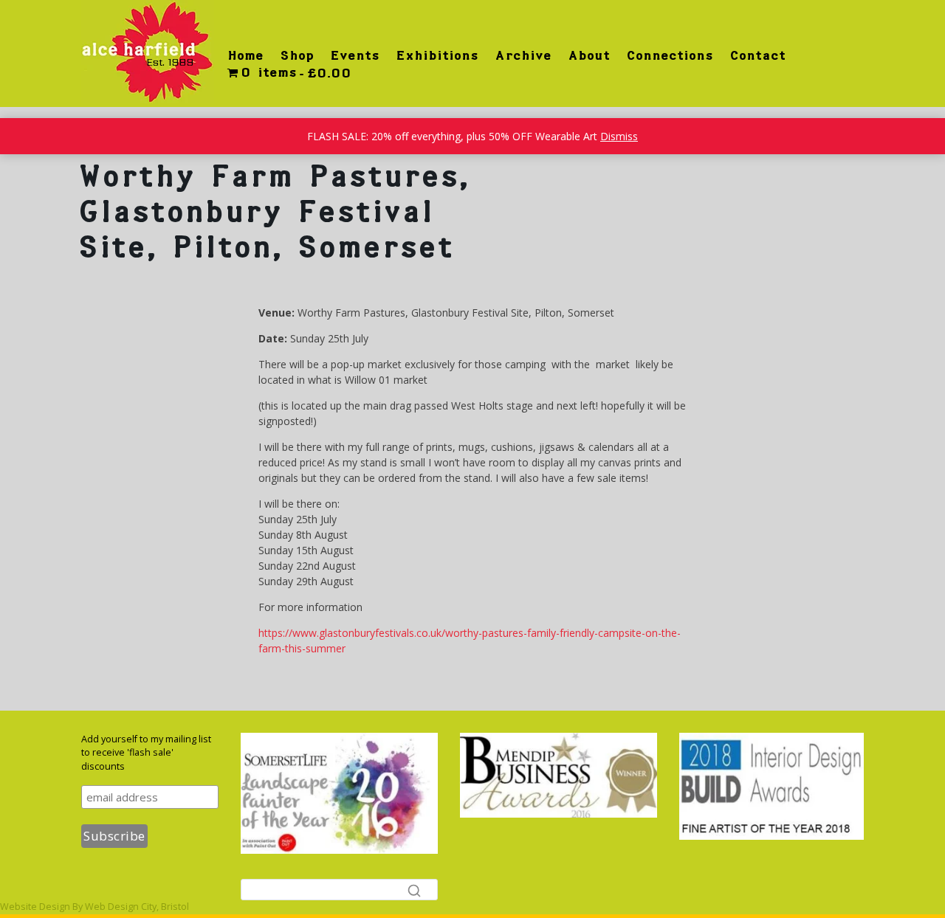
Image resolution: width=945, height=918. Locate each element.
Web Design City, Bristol (137, 906)
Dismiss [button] (619, 136)
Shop (297, 55)
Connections (669, 55)
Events (354, 55)
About (589, 55)
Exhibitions (437, 55)
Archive (523, 55)
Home (245, 55)
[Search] (414, 890)
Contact (757, 55)
